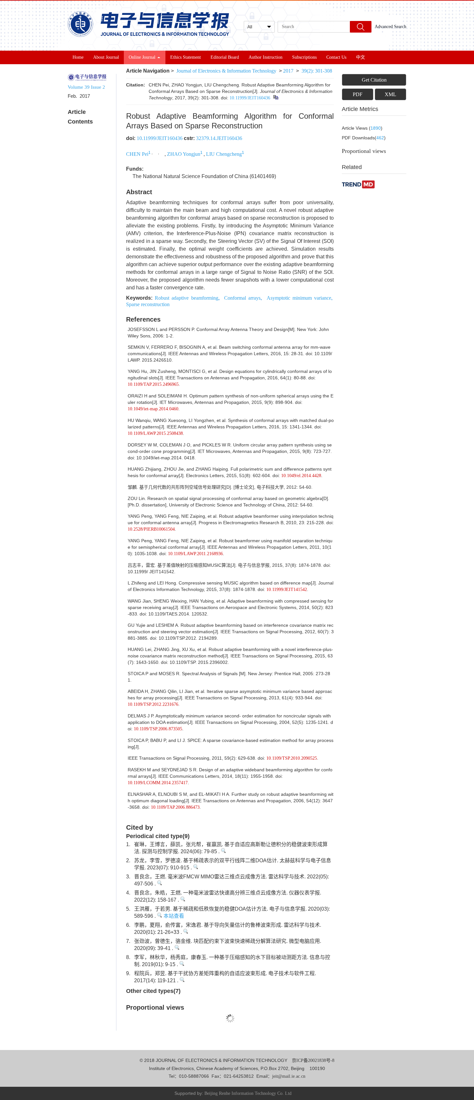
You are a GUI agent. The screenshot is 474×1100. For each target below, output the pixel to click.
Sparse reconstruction (148, 304)
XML (390, 94)
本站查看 (173, 916)
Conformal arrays (242, 298)
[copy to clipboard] (276, 97)
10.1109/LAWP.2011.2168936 (195, 553)
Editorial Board (225, 57)
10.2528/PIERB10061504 (151, 529)
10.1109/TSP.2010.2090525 (291, 758)
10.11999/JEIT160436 (250, 97)
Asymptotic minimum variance (299, 298)
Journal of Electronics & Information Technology (226, 71)
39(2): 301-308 (316, 71)
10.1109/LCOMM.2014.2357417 (158, 782)
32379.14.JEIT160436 (219, 138)
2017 (288, 71)
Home (78, 57)
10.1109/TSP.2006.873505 (158, 728)
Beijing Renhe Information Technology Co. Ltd (247, 1093)
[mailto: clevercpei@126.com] (161, 152)
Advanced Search (390, 26)
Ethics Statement (185, 57)
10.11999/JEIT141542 (286, 589)
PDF (357, 94)
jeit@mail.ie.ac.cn (288, 1076)
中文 (360, 57)
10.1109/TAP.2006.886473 (175, 807)
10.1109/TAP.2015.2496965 (153, 384)
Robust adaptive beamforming (186, 298)
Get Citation (374, 80)
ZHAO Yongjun (183, 154)
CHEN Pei (137, 154)
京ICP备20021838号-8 (313, 1060)
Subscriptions (304, 57)
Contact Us (336, 57)
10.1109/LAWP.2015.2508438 (155, 433)
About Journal (106, 57)
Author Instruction (265, 57)
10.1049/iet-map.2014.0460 (153, 408)
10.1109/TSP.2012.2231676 (153, 704)
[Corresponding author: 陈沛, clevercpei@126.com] (155, 152)
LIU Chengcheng (224, 154)
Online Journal (142, 57)
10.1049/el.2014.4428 (301, 475)
